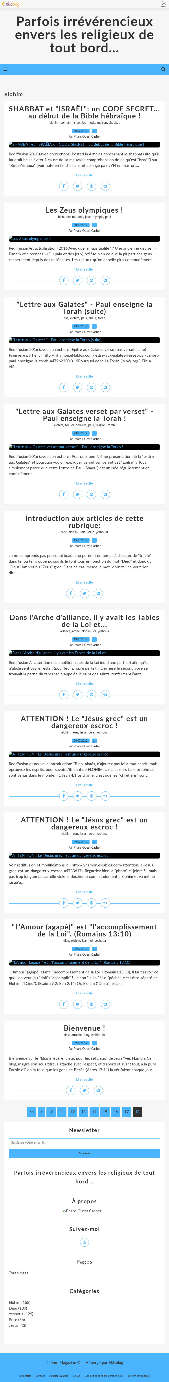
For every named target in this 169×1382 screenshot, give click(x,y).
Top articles (24, 1376)
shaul (92, 318)
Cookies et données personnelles (104, 1376)
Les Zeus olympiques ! (84, 210)
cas (66, 318)
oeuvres (81, 425)
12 (72, 1112)
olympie (98, 217)
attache (77, 1035)
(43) (17, 1326)
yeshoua (103, 631)
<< (31, 1112)
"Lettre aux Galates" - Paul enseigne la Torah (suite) (85, 308)
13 (83, 1112)
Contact (40, 1376)
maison (102, 122)
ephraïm (66, 122)
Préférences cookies (138, 1376)
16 (116, 1112)
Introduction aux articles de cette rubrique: (85, 522)
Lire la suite (84, 175)
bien (61, 217)
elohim (54, 122)
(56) (17, 1320)
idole (80, 217)
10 (51, 1112)
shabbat (114, 122)
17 (126, 1112)
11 (62, 1112)
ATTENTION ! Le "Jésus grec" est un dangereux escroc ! (84, 722)
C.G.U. (77, 1376)
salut (90, 532)
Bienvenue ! (84, 1028)
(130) (18, 1308)
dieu (64, 532)
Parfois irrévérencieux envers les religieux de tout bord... (84, 35)
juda (92, 122)
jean (75, 732)
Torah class (18, 1273)
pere (91, 732)
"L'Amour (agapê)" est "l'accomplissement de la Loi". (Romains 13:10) (84, 931)
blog (86, 1035)
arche (76, 631)
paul (108, 217)
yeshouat (102, 532)
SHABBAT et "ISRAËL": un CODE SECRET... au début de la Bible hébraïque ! (84, 113)
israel (76, 122)
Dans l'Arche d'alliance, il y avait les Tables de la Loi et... (85, 621)
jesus (83, 732)
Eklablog (116, 1363)
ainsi (67, 1035)
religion (101, 425)
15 (105, 1112)
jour (85, 122)
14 (94, 1112)
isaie (82, 532)
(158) (19, 1303)
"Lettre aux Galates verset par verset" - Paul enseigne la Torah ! (84, 415)
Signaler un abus (59, 1376)
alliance (65, 631)
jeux (88, 217)
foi (67, 425)
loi (72, 425)
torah (101, 318)
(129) (21, 1314)
